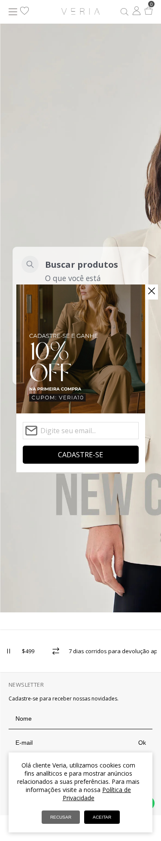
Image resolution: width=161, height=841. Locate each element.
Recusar (60, 817)
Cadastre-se (80, 454)
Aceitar (102, 817)
